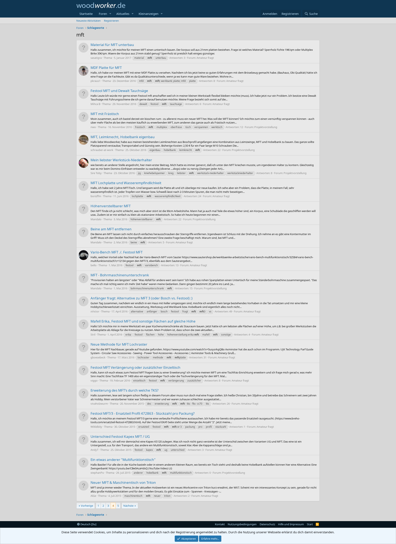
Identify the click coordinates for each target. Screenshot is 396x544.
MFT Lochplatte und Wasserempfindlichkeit (126, 182)
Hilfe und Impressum (291, 524)
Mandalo (96, 219)
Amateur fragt (205, 58)
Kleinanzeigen (148, 14)
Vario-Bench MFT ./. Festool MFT (117, 252)
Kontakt (220, 524)
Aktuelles (122, 14)
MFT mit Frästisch (105, 113)
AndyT (94, 450)
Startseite (86, 14)
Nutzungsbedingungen (242, 524)
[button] (110, 14)
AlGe (93, 496)
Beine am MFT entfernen (111, 229)
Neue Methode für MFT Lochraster (119, 344)
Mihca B (95, 104)
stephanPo (97, 473)
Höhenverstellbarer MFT (111, 206)
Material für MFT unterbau (112, 44)
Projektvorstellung (265, 127)
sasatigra (96, 58)
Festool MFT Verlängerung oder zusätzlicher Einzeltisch (135, 367)
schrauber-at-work (102, 150)
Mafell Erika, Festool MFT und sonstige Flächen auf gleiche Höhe (143, 321)
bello (94, 265)
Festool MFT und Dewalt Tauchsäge (119, 90)
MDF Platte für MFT (106, 67)
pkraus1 (95, 81)
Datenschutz (267, 524)
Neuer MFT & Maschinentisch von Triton (123, 482)
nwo (93, 127)
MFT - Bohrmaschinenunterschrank (120, 275)
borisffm (96, 196)
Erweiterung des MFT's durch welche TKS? (124, 390)
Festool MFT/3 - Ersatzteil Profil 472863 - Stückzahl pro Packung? (142, 413)
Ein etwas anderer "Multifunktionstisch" (123, 459)
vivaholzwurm (99, 403)
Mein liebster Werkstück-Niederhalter (121, 160)
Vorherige (87, 505)
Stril (93, 334)
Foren (103, 14)
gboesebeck (98, 357)
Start (310, 524)
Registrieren (111, 20)
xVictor (95, 311)
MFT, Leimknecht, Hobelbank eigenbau (123, 136)
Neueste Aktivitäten (88, 20)
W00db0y (96, 427)
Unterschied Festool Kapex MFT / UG (120, 436)
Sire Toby (96, 173)
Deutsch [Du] (88, 524)
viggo (94, 380)
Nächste (128, 505)
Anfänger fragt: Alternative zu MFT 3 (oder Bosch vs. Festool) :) (141, 298)
